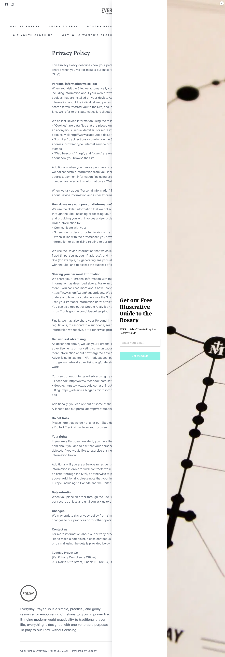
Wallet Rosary (25, 26)
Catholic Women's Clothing (91, 35)
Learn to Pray (63, 26)
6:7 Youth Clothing (33, 35)
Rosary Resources (106, 26)
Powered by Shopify (84, 650)
